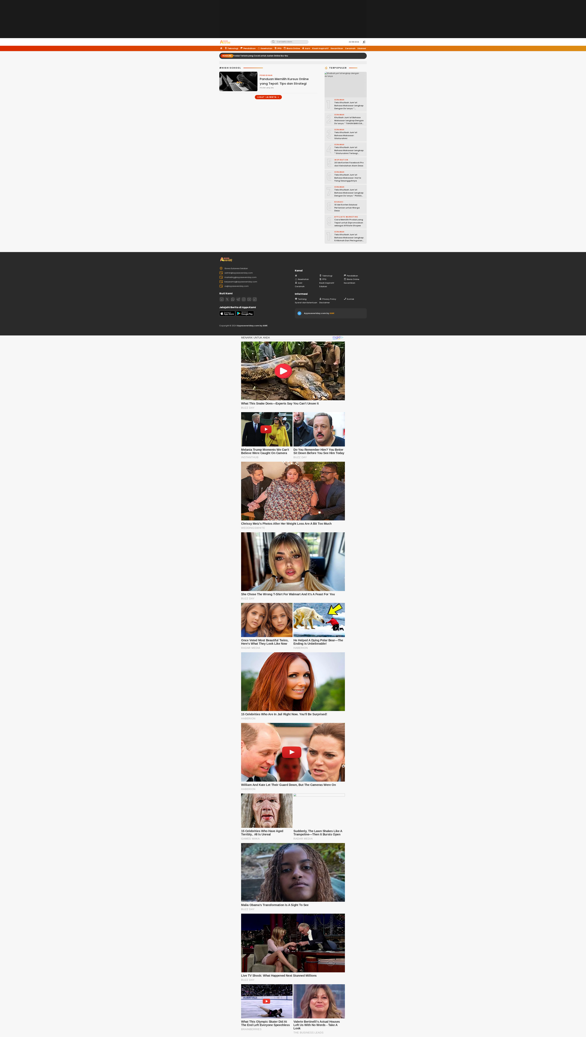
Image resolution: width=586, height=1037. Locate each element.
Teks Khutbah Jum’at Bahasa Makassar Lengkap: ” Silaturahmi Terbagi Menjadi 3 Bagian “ (349, 152)
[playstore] (245, 315)
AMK (332, 313)
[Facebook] (221, 299)
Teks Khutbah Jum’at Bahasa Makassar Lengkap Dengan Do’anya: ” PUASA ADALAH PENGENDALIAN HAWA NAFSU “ (348, 195)
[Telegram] (238, 299)
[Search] (273, 42)
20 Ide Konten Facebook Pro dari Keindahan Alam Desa (349, 164)
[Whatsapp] (232, 299)
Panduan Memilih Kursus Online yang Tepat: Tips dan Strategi (284, 81)
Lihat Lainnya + (268, 97)
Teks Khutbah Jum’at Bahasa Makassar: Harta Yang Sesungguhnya (347, 177)
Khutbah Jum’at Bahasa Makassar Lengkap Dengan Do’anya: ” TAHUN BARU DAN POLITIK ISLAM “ (349, 122)
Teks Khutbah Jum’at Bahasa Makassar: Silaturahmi (345, 135)
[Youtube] (249, 299)
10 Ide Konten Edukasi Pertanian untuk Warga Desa (347, 207)
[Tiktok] (254, 299)
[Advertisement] (293, 21)
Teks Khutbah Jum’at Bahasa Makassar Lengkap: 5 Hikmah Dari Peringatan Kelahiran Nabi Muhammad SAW (349, 240)
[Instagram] (243, 299)
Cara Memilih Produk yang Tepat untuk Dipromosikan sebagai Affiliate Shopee (348, 222)
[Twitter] (227, 299)
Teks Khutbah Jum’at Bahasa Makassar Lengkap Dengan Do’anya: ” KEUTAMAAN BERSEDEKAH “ (348, 107)
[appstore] (227, 315)
